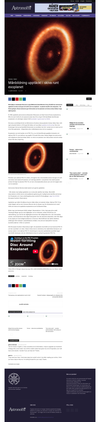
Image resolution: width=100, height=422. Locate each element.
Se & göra (61, 15)
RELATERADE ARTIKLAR (15, 312)
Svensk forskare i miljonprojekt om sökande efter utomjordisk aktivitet (50, 296)
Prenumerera (89, 1)
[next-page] (12, 335)
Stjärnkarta (86, 15)
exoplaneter (24, 276)
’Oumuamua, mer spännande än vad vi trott (19, 295)
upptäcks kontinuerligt (48, 125)
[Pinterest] (17, 99)
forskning (30, 276)
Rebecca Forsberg (74, 178)
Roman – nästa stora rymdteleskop (35, 328)
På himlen (53, 15)
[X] (13, 99)
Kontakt (77, 1)
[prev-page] (9, 335)
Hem (12, 15)
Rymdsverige (27, 15)
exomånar (17, 276)
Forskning (36, 15)
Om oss (72, 1)
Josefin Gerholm (13, 90)
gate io (10, 355)
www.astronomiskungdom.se (83, 391)
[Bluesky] (14, 1)
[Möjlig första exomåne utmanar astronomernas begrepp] (16, 321)
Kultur (68, 15)
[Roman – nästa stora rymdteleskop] (35, 321)
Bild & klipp (76, 15)
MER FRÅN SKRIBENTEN (29, 312)
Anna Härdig (72, 128)
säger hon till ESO (54, 196)
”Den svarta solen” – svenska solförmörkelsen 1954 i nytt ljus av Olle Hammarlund (53, 330)
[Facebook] (9, 1)
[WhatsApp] (20, 99)
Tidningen (18, 15)
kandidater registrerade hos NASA (40, 119)
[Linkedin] (12, 1)
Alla (77, 105)
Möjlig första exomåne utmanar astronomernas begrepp (77, 124)
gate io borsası (12, 344)
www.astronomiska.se (72, 383)
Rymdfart (45, 15)
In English (82, 1)
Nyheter (15, 79)
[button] (93, 15)
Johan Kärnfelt (73, 153)
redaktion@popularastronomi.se (45, 417)
